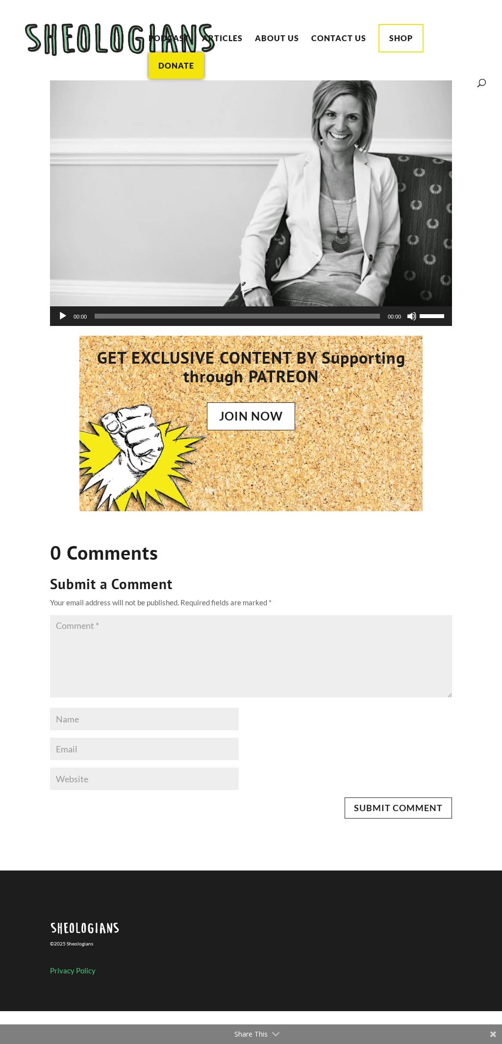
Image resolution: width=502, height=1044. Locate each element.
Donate (176, 65)
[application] (251, 316)
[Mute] (412, 316)
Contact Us (338, 39)
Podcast (169, 39)
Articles (222, 39)
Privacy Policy (73, 970)
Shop (401, 38)
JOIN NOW (251, 416)
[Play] (63, 316)
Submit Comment (398, 807)
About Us (277, 39)
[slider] (433, 315)
